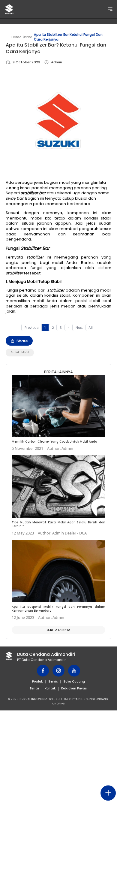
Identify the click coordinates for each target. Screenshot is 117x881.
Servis (53, 681)
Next (79, 327)
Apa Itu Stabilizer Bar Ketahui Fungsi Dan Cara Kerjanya (68, 37)
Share (22, 341)
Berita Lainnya (58, 630)
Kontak (50, 688)
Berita (27, 37)
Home (16, 37)
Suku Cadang (74, 681)
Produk (37, 681)
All (90, 327)
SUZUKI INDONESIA (33, 699)
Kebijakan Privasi (74, 688)
